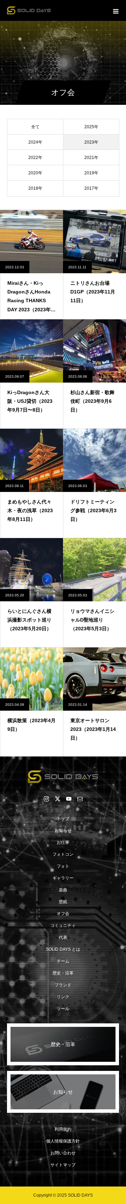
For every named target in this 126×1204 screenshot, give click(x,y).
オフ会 (63, 913)
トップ (63, 818)
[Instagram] (46, 798)
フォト (63, 866)
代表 (63, 937)
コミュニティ (63, 925)
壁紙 (63, 901)
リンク (63, 996)
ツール (63, 1008)
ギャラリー (63, 878)
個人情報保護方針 (63, 1141)
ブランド (63, 984)
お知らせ (63, 830)
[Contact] (79, 798)
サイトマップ (63, 1164)
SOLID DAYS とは (63, 949)
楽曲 (63, 889)
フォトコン (63, 854)
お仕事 (63, 842)
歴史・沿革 (63, 973)
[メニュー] (115, 10)
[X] (57, 798)
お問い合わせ (63, 1153)
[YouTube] (68, 798)
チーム (63, 961)
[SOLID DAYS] (63, 776)
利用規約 (63, 1129)
